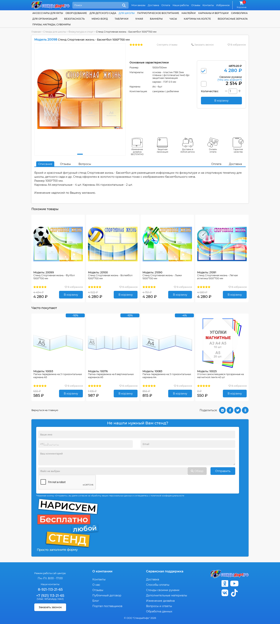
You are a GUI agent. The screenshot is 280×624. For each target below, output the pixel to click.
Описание (45, 164)
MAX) (61, 599)
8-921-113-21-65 (50, 589)
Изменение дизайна (160, 600)
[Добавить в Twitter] (237, 410)
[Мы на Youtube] (234, 583)
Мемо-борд (100, 18)
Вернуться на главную (44, 410)
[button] (80, 154)
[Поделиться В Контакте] (222, 410)
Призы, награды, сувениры (51, 24)
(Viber (40, 599)
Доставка (153, 5)
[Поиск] (124, 5)
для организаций (44, 18)
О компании (102, 571)
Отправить (222, 471)
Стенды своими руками (162, 590)
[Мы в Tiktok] (234, 593)
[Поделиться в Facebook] (230, 410)
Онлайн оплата (213, 150)
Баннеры (156, 18)
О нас (96, 584)
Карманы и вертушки (213, 13)
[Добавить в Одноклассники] (245, 410)
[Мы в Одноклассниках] (225, 583)
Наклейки (189, 13)
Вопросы (84, 164)
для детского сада (103, 13)
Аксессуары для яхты (47, 13)
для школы (127, 13)
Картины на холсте (197, 18)
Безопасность (74, 18)
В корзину (71, 294)
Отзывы (195, 5)
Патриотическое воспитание (158, 13)
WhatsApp (50, 599)
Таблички (121, 18)
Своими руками (230, 78)
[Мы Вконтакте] (225, 593)
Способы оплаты (157, 584)
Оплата (165, 5)
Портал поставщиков (107, 606)
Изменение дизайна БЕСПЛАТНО (137, 152)
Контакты (208, 5)
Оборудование (76, 13)
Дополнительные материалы (166, 595)
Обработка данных (159, 611)
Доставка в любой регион (187, 150)
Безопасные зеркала (233, 18)
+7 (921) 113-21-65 (50, 596)
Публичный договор (106, 595)
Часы (173, 18)
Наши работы (181, 5)
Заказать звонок (204, 44)
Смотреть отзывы (167, 44)
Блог (95, 600)
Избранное (223, 5)
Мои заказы (138, 5)
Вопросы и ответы (159, 606)
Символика (239, 13)
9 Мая (139, 18)
